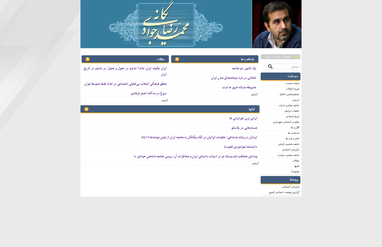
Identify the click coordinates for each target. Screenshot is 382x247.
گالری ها (295, 127)
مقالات (295, 160)
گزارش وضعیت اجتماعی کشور (284, 192)
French (276, 56)
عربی (268, 56)
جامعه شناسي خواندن (288, 155)
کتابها (296, 166)
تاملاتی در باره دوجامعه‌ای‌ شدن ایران (233, 78)
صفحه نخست (292, 83)
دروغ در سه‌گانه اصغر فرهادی (149, 93)
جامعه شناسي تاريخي (288, 144)
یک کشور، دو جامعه (244, 68)
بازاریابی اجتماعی (290, 186)
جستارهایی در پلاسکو (244, 128)
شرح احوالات (292, 88)
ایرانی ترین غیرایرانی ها (243, 118)
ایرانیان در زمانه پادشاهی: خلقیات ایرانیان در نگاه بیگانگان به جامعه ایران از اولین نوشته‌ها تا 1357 (199, 137)
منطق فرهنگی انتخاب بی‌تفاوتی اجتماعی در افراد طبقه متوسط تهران (125, 84)
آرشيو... (253, 94)
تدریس (295, 99)
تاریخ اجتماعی (292, 116)
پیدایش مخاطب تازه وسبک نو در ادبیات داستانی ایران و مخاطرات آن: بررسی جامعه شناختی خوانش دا (195, 156)
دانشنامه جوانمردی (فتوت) (240, 147)
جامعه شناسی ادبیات (289, 105)
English (286, 56)
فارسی (295, 56)
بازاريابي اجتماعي (290, 149)
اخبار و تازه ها (292, 138)
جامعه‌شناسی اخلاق (289, 94)
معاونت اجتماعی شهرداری (286, 122)
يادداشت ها (293, 133)
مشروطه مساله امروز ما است (239, 87)
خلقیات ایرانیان (291, 110)
